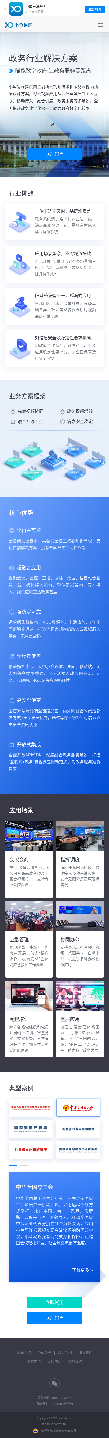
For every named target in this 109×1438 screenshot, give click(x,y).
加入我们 (85, 1353)
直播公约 (75, 1361)
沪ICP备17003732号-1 (54, 1424)
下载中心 (34, 1361)
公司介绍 (24, 1353)
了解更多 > (82, 1270)
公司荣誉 (44, 1353)
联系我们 (65, 1353)
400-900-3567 (61, 1398)
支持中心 (54, 1361)
